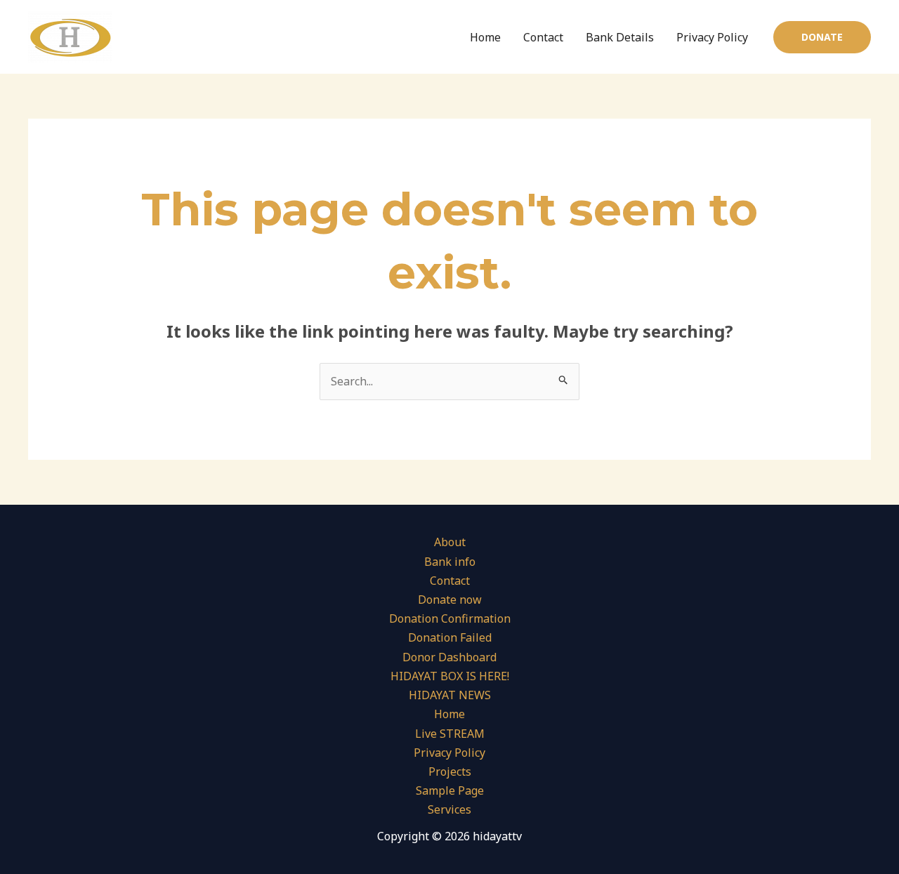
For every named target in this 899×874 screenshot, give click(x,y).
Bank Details (620, 37)
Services (449, 809)
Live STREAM (450, 733)
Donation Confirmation (450, 618)
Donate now (450, 599)
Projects (449, 771)
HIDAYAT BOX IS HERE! (450, 676)
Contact (543, 37)
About (450, 542)
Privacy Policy (712, 37)
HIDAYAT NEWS (450, 695)
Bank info (449, 561)
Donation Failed (450, 637)
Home (485, 37)
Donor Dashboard (449, 657)
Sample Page (450, 790)
